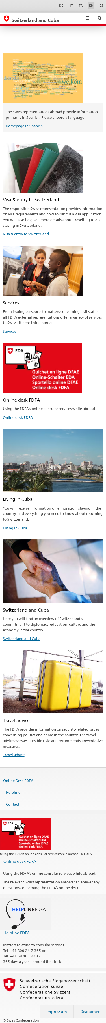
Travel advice (14, 754)
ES (101, 5)
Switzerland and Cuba (21, 638)
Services (9, 331)
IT (71, 5)
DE (61, 5)
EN (91, 5)
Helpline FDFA (16, 932)
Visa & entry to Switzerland (26, 234)
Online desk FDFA (18, 417)
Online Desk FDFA (18, 780)
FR (81, 5)
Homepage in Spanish (24, 126)
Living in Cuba (15, 528)
